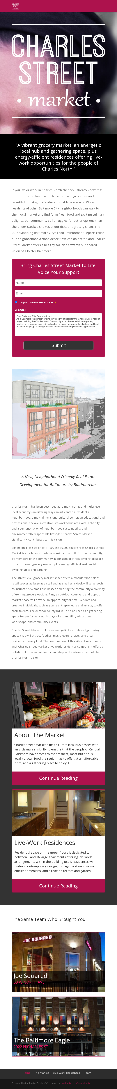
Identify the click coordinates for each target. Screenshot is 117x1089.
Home (26, 1073)
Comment (20, 309)
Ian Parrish (67, 1083)
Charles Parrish (83, 1083)
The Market (41, 1073)
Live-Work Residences (66, 1073)
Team (87, 1073)
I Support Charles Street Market (38, 302)
